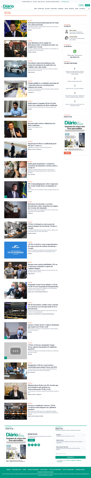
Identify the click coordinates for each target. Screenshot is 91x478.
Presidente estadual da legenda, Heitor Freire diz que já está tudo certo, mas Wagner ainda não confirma (43, 271)
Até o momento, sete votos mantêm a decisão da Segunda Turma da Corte (43, 189)
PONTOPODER (54, 8)
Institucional (44, 469)
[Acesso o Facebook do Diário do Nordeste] (32, 445)
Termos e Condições (71, 460)
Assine (24, 469)
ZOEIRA (76, 8)
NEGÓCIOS (71, 8)
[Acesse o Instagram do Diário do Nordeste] (29, 445)
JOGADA (66, 8)
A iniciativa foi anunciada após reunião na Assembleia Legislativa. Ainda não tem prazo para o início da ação (43, 89)
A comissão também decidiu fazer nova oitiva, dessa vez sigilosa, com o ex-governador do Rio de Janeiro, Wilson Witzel (43, 230)
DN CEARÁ (47, 8)
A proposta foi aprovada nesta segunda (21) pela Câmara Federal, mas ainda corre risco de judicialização (42, 311)
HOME (35, 8)
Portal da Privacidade (68, 469)
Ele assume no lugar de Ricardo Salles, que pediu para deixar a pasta (42, 107)
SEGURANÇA (60, 8)
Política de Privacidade (55, 469)
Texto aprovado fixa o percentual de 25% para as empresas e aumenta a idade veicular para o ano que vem (43, 69)
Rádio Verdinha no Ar (27, 1)
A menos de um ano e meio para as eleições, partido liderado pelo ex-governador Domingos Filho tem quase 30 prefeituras (42, 369)
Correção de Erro (79, 469)
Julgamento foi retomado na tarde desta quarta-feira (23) (40, 147)
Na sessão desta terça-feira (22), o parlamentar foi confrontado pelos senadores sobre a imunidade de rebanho (42, 289)
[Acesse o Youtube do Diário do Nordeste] (38, 445)
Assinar (67, 153)
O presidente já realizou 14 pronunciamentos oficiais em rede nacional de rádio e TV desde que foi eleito (43, 27)
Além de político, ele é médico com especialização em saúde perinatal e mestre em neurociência (43, 329)
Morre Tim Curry (41, 1)
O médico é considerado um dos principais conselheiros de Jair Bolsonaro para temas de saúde (43, 351)
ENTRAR (81, 5)
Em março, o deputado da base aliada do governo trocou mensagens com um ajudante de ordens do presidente (43, 49)
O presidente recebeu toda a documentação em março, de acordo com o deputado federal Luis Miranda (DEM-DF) (43, 210)
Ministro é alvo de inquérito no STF (35, 127)
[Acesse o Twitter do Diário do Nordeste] (35, 445)
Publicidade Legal (65, 1)
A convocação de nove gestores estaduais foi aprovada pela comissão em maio (43, 391)
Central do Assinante (33, 469)
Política (30, 20)
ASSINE (87, 5)
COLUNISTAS (82, 8)
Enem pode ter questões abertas (52, 1)
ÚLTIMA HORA (41, 8)
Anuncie (9, 469)
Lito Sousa (35, 1)
